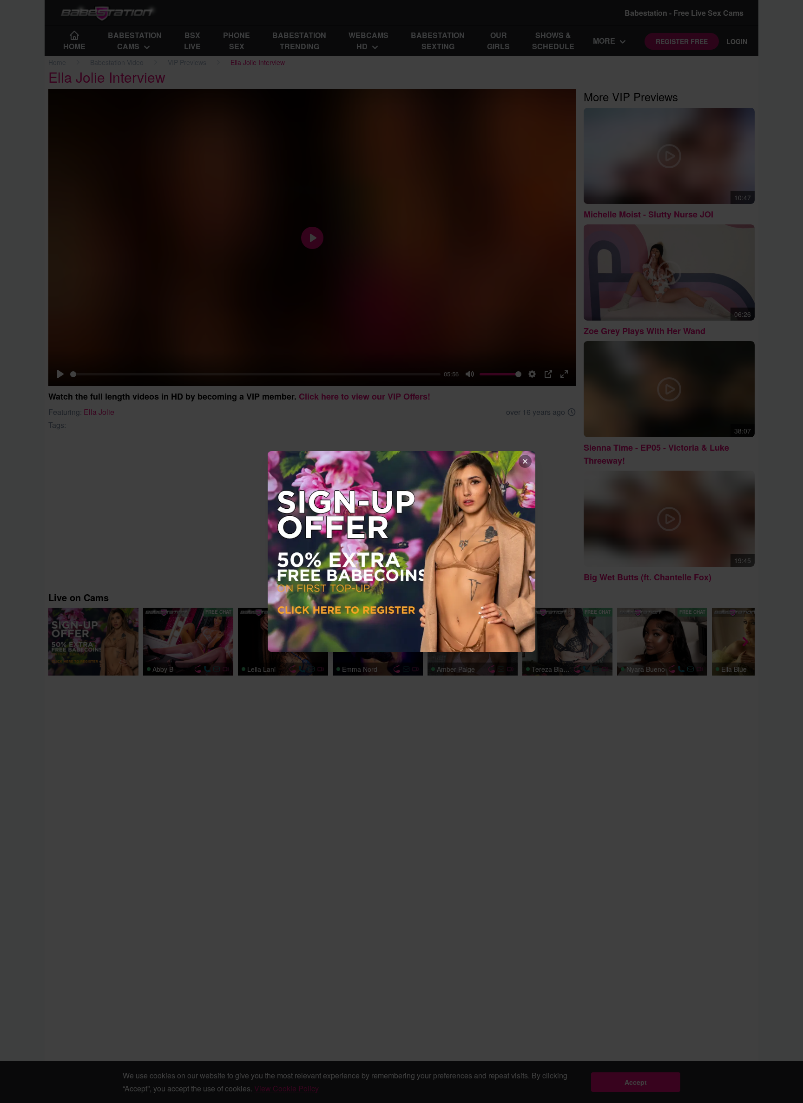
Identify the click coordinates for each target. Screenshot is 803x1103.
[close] (525, 461)
